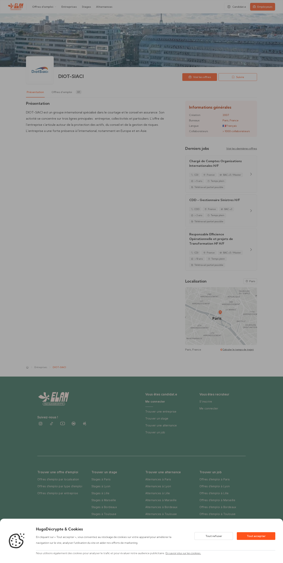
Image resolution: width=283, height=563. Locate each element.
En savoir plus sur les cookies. (183, 553)
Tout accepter (256, 536)
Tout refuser (213, 536)
